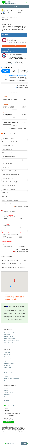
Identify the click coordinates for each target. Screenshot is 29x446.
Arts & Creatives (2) (7, 152)
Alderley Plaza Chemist (8, 115)
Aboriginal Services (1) (8, 138)
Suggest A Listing (7, 367)
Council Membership (8, 336)
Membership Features (9, 345)
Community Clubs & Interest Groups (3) (12, 160)
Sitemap (6, 396)
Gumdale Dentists (7, 124)
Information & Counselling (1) (10, 182)
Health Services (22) (7, 178)
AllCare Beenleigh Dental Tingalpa (10, 122)
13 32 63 (15, 17)
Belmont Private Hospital (8, 106)
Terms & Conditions (8, 392)
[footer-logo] (14, 405)
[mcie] (14, 409)
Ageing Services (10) (7, 145)
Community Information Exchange (11, 378)
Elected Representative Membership (11, 340)
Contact (14, 45)
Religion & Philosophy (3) (8, 189)
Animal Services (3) (7, 149)
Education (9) (5, 167)
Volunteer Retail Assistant (9, 215)
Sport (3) (4, 196)
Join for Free (7, 352)
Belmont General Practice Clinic (10, 99)
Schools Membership (8, 342)
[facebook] (11, 418)
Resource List (7, 365)
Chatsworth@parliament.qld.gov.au (16, 54)
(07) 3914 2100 (12, 40)
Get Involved (19, 62)
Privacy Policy (7, 394)
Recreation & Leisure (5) (8, 185)
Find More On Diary (22, 87)
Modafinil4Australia (7, 114)
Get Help (9, 62)
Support (6, 361)
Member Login (7, 354)
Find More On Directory (21, 206)
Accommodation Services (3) (9, 142)
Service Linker (7, 380)
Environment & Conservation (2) (10, 174)
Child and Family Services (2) (9, 156)
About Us (6, 388)
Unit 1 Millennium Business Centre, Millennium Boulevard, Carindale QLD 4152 (17, 58)
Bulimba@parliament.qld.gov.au (15, 39)
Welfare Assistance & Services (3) (10, 200)
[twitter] (8, 418)
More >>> (14, 100)
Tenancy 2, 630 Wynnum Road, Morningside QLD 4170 (17, 43)
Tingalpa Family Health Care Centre (10, 97)
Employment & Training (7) (9, 171)
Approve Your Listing (8, 358)
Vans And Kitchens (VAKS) (9, 382)
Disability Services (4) (7, 163)
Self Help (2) (5, 192)
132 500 (6, 19)
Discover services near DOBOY (18, 128)
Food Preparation (7, 241)
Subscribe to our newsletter (8, 422)
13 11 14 (8, 22)
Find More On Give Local (21, 251)
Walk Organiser (6, 224)
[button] (10, 285)
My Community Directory (9, 372)
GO (24, 444)
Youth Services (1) (6, 203)
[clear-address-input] (19, 443)
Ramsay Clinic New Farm (8, 107)
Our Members (7, 347)
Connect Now (7, 356)
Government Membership (9, 338)
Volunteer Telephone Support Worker (12, 233)
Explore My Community (9, 363)
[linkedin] (5, 418)
